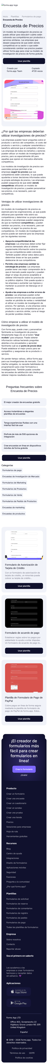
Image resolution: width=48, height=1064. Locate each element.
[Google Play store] (20, 1003)
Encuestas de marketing (13, 507)
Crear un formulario (15, 794)
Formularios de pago (12, 470)
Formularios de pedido (16, 918)
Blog (8, 848)
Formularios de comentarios (19, 908)
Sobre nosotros (13, 939)
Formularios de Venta (12, 495)
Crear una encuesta (15, 798)
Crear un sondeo (14, 808)
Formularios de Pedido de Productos (19, 501)
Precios (9, 822)
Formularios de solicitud (17, 899)
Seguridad (11, 872)
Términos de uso (17, 1053)
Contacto (10, 944)
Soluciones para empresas (18, 827)
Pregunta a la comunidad (18, 881)
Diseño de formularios (16, 863)
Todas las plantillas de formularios (22, 927)
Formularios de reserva (17, 903)
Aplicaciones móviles (16, 867)
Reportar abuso (13, 949)
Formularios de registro (17, 913)
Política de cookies (24, 1057)
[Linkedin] (8, 962)
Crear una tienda (14, 817)
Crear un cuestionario (16, 803)
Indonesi (25, 1011)
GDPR (31, 1053)
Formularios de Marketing (14, 482)
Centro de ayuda (14, 853)
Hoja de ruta (12, 831)
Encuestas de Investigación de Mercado (20, 476)
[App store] (20, 992)
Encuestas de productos (13, 513)
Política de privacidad (22, 1048)
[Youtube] (25, 962)
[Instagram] (14, 962)
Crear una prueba (14, 812)
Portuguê (25, 1016)
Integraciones (12, 858)
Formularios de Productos (14, 489)
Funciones (11, 877)
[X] (19, 962)
